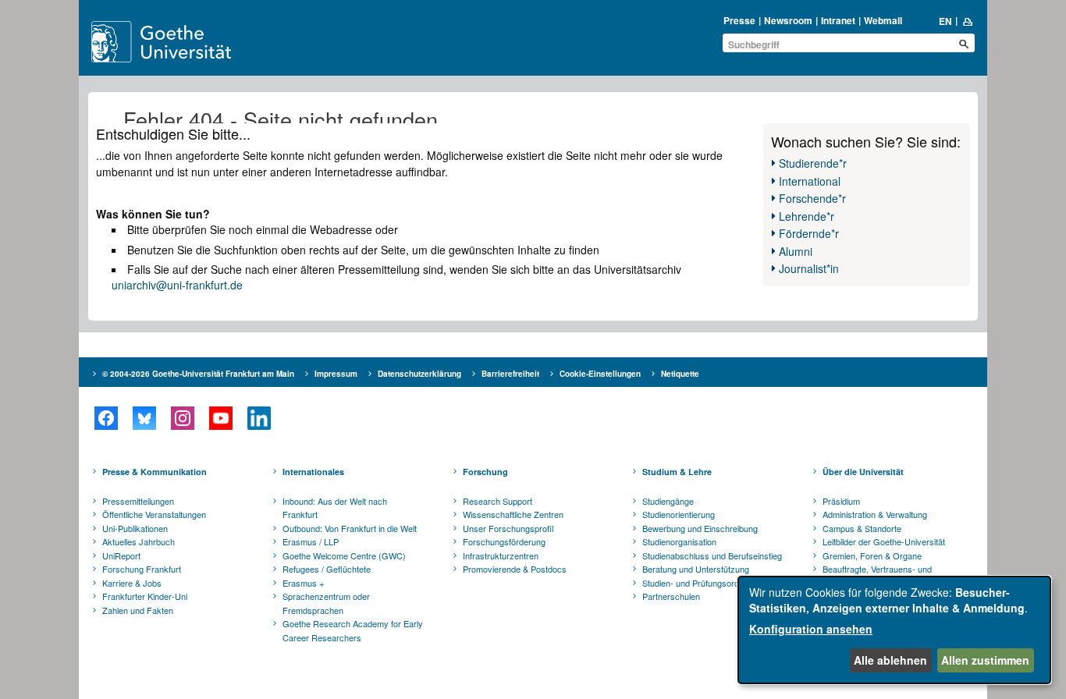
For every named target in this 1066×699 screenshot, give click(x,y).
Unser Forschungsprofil (508, 528)
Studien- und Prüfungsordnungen (704, 583)
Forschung (485, 471)
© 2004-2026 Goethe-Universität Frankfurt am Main (198, 373)
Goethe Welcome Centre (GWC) (344, 555)
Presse (739, 20)
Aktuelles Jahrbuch (138, 541)
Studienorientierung (678, 514)
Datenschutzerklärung (419, 373)
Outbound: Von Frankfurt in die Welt (349, 528)
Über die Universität (863, 471)
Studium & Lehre (677, 471)
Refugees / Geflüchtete (326, 568)
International (809, 181)
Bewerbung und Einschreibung (700, 528)
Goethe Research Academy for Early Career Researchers (352, 630)
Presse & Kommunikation (154, 471)
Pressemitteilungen (138, 501)
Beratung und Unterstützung (695, 568)
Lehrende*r (806, 216)
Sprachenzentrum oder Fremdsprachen (326, 603)
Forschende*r (812, 198)
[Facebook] (105, 418)
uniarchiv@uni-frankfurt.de (177, 285)
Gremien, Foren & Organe (872, 555)
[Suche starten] (964, 44)
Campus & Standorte (862, 528)
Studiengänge (668, 501)
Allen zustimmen (985, 660)
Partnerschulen (671, 596)
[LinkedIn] (258, 418)
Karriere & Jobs (132, 583)
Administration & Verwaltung (875, 514)
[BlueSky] (144, 418)
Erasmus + (303, 583)
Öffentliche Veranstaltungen (154, 514)
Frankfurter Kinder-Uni (144, 596)
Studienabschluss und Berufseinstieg (712, 555)
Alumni (795, 251)
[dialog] (894, 630)
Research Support (497, 501)
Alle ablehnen (890, 660)
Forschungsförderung (504, 541)
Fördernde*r (809, 233)
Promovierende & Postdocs (515, 568)
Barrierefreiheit (510, 373)
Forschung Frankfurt (141, 568)
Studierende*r (813, 163)
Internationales (313, 471)
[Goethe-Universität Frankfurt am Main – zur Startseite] (179, 41)
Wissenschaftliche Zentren (513, 514)
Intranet (838, 20)
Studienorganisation (679, 541)
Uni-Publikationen (135, 528)
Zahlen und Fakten (137, 610)
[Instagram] (182, 418)
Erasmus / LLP (310, 541)
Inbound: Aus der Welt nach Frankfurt (334, 508)
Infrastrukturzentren (500, 555)
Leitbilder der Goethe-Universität (884, 541)
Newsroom (788, 20)
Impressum (335, 373)
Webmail (883, 20)
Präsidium (841, 501)
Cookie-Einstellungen (600, 373)
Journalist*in (809, 268)
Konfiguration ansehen (810, 629)
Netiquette (680, 373)
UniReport (121, 555)
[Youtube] (220, 418)
